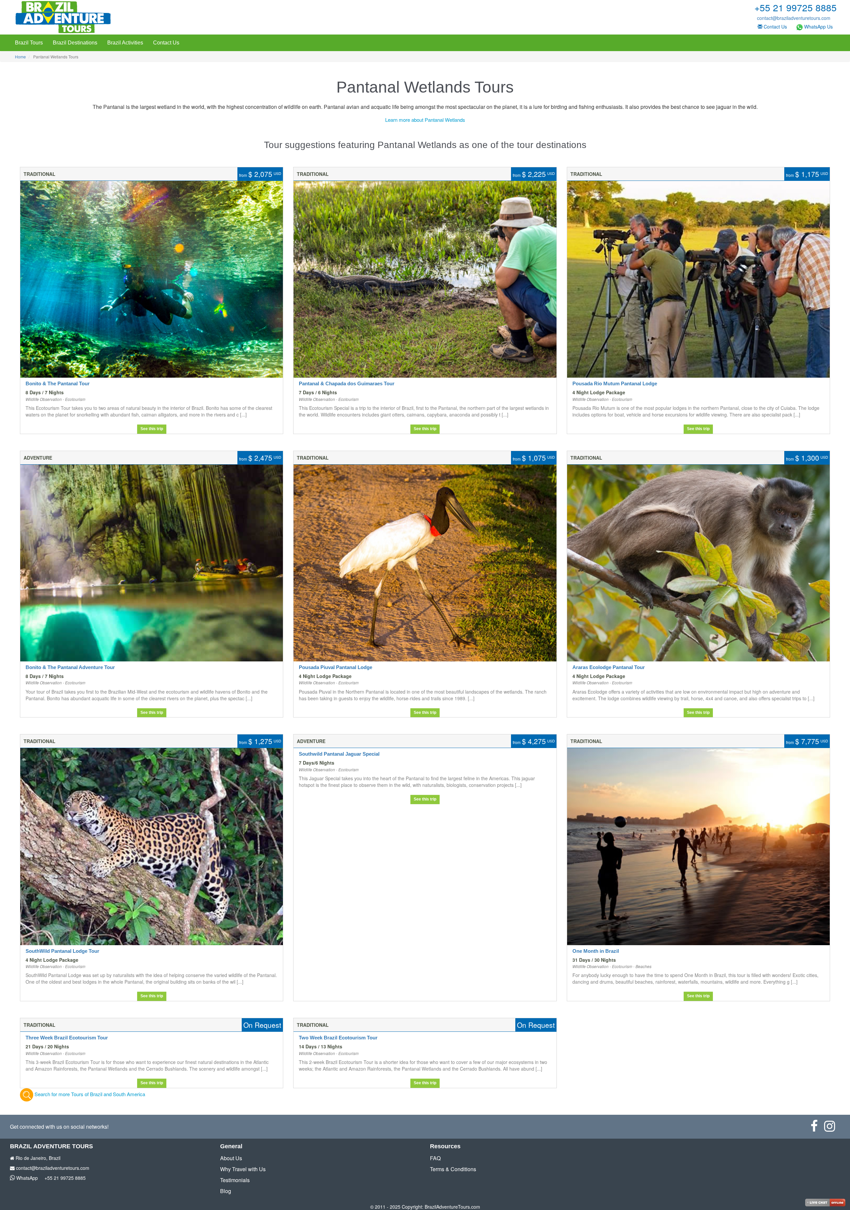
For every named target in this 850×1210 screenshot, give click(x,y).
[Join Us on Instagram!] (832, 1128)
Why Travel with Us (243, 1169)
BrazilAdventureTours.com (452, 1206)
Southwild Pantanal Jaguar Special (339, 754)
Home (20, 56)
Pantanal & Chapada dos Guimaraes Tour (346, 383)
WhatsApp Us (818, 26)
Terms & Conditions (453, 1169)
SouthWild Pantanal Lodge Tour (62, 951)
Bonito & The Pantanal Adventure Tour (70, 667)
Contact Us (774, 26)
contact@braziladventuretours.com (793, 18)
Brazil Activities (125, 42)
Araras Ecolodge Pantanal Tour (608, 667)
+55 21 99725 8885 (65, 1177)
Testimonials (235, 1180)
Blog (225, 1191)
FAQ (435, 1158)
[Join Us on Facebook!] (817, 1128)
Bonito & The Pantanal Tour (58, 383)
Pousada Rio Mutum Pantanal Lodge (614, 383)
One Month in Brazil (595, 951)
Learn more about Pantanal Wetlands (425, 119)
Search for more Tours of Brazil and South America (89, 1094)
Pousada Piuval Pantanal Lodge (335, 667)
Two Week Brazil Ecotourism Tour (338, 1037)
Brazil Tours (29, 42)
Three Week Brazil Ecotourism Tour (67, 1037)
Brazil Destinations (75, 42)
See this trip (151, 428)
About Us (231, 1158)
